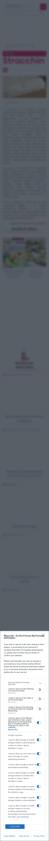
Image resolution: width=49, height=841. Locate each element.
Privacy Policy (39, 836)
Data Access (24, 836)
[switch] (39, 689)
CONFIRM (15, 827)
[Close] (43, 636)
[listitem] (24, 683)
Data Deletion (9, 836)
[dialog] (24, 736)
